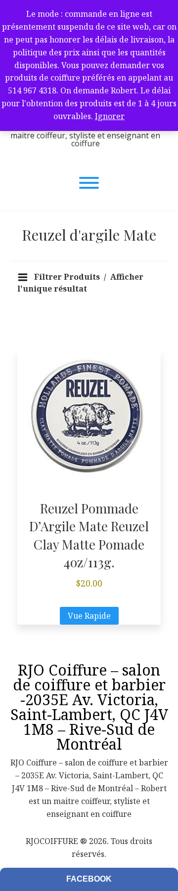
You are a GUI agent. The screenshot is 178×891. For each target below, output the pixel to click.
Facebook (89, 879)
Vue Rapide (89, 616)
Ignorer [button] (110, 116)
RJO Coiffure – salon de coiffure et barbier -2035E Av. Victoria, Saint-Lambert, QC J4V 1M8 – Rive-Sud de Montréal (89, 707)
